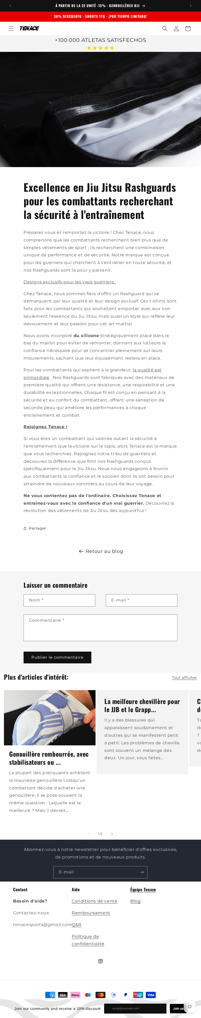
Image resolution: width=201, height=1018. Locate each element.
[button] (11, 28)
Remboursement (91, 912)
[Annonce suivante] (191, 6)
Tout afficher (184, 677)
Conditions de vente (94, 901)
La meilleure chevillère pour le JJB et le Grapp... (142, 705)
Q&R (77, 924)
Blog (135, 901)
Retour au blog (104, 551)
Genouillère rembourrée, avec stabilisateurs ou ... (49, 758)
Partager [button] (37, 528)
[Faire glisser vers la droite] (112, 834)
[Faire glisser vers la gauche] (89, 834)
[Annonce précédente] (10, 6)
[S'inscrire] (141, 872)
